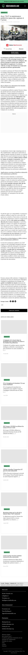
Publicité (4, 646)
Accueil (2, 583)
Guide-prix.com (6, 626)
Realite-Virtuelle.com (7, 593)
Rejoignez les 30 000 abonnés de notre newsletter (14, 1)
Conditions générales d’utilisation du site (12, 638)
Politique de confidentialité (8, 639)
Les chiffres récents (14, 106)
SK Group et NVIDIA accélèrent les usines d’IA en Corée (13, 427)
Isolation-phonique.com (8, 624)
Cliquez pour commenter (14, 310)
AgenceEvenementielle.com (9, 613)
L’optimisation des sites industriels (11, 233)
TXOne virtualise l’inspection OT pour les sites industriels (13, 470)
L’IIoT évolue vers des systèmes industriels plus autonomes (12, 556)
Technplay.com (6, 598)
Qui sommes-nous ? (7, 636)
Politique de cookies (7, 641)
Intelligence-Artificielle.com (9, 600)
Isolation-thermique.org (8, 628)
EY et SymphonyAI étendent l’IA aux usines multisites (14, 383)
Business (7, 583)
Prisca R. (3, 21)
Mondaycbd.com (6, 622)
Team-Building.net (6, 611)
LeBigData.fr (5, 595)
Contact (4, 644)
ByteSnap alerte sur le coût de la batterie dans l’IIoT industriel (12, 513)
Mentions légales (6, 634)
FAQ (3, 642)
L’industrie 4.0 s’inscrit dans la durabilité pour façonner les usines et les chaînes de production (13, 341)
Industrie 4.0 (4, 12)
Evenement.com (6, 609)
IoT (2, 304)
